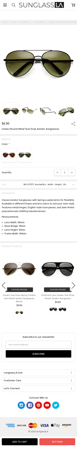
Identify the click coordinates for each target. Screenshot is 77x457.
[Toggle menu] (5, 5)
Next (73, 285)
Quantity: (7, 172)
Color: (6, 144)
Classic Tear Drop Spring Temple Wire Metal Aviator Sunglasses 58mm (19, 298)
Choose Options (19, 290)
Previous (3, 285)
